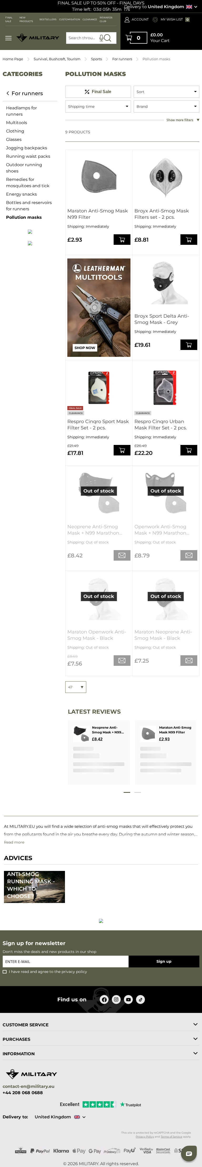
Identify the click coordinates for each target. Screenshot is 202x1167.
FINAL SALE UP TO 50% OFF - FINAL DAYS (101, 3)
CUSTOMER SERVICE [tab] (26, 1024)
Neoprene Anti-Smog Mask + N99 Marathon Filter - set (93, 530)
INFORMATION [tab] (19, 1053)
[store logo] (38, 37)
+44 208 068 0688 (23, 1093)
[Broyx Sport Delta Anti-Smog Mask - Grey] (165, 282)
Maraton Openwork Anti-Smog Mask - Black (96, 635)
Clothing (15, 131)
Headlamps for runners (21, 111)
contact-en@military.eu (28, 1086)
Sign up (163, 961)
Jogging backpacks (26, 147)
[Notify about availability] (122, 555)
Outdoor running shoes (24, 168)
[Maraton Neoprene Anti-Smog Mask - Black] (165, 598)
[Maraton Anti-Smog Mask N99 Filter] (98, 177)
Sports (96, 59)
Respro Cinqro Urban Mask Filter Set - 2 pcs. (160, 425)
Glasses (14, 139)
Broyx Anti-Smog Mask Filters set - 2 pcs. (161, 214)
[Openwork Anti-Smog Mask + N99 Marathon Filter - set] (165, 493)
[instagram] (116, 999)
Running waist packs (28, 156)
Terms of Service (171, 1136)
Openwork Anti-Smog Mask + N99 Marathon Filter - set (160, 530)
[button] (189, 1153)
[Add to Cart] (122, 239)
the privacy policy (70, 971)
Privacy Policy (145, 1136)
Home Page (13, 59)
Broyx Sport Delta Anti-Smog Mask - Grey (161, 319)
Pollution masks (24, 217)
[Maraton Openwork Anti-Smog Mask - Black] (98, 598)
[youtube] (128, 999)
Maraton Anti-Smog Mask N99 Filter (97, 214)
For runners (122, 59)
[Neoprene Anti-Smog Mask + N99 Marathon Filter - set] (98, 493)
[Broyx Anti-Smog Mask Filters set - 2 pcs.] (165, 177)
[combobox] (91, 38)
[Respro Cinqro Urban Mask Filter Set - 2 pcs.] (165, 387)
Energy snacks (21, 194)
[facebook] (104, 999)
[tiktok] (140, 999)
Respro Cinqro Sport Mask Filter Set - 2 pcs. (98, 425)
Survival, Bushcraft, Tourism (57, 59)
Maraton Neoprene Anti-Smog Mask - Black (163, 635)
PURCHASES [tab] (16, 1039)
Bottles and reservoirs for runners (29, 205)
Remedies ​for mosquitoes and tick (27, 182)
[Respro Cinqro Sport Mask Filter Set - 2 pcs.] (98, 387)
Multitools (16, 122)
